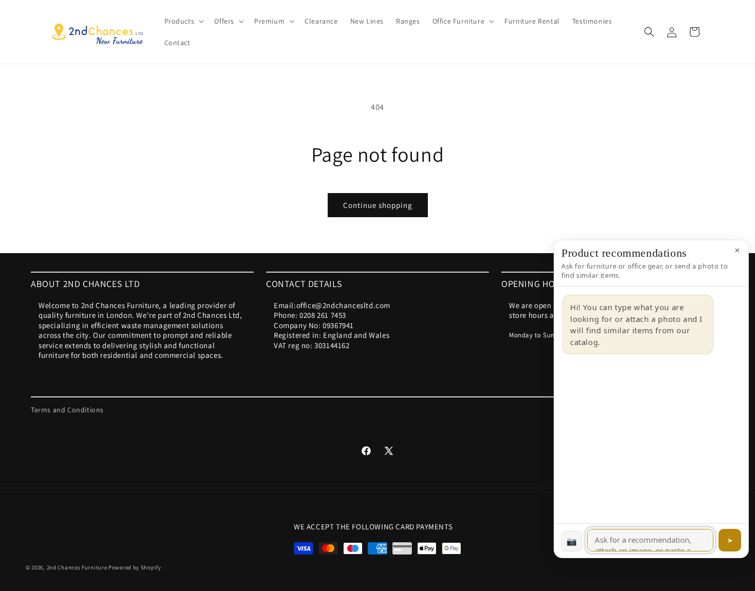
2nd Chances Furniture (77, 567)
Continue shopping (377, 205)
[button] (183, 21)
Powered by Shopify (134, 567)
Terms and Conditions (67, 409)
